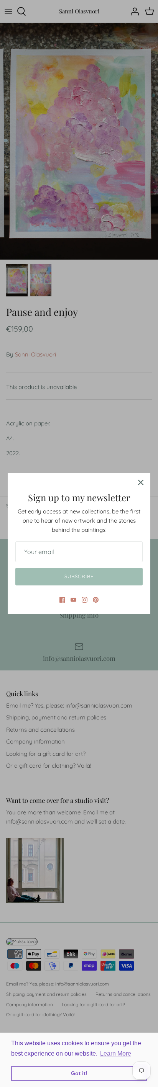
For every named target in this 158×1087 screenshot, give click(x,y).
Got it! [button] (79, 1073)
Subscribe (78, 576)
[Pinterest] (96, 600)
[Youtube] (73, 600)
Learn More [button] (115, 1053)
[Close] (140, 482)
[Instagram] (84, 600)
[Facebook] (62, 600)
